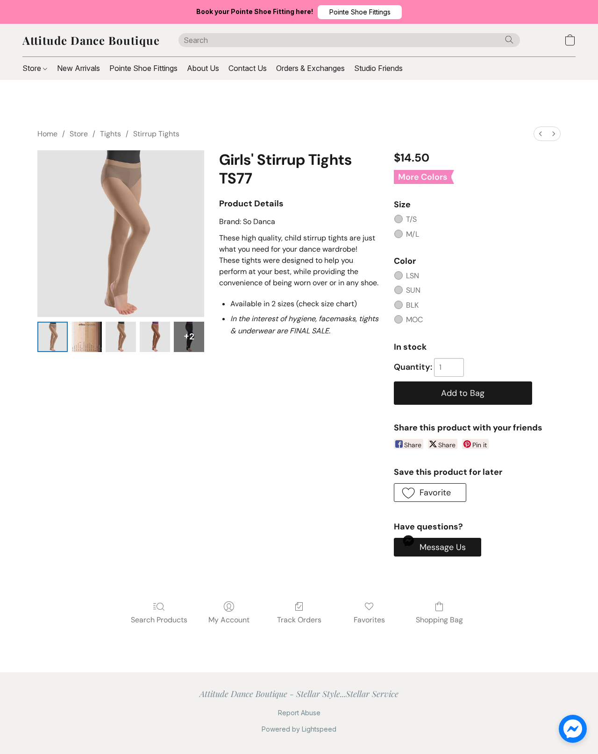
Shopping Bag (439, 620)
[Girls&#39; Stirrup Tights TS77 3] (155, 337)
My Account (228, 620)
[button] (360, 12)
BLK (412, 305)
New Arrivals (78, 68)
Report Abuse (299, 713)
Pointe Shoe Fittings (143, 68)
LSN (412, 276)
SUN (413, 290)
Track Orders (299, 620)
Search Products (159, 620)
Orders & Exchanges (310, 68)
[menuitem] (540, 134)
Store (32, 68)
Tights (110, 134)
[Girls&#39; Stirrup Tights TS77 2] (121, 337)
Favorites (369, 620)
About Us (203, 68)
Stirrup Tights (156, 134)
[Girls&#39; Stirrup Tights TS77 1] (86, 337)
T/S (411, 219)
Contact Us (247, 68)
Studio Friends (378, 68)
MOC (414, 319)
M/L (412, 234)
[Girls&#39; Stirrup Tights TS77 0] (52, 337)
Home (47, 134)
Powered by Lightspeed (299, 729)
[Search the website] (509, 39)
